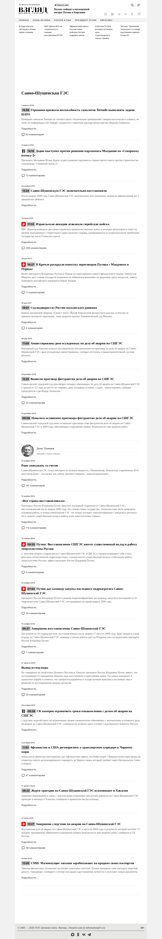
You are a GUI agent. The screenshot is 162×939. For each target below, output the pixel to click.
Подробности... (29, 128)
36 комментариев (35, 847)
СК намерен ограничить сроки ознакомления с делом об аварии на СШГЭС (76, 713)
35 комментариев (35, 694)
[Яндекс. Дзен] (112, 14)
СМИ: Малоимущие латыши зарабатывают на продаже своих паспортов (78, 863)
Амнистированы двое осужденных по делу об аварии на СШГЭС (72, 343)
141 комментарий (35, 485)
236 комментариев (36, 248)
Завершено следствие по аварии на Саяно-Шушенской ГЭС (74, 824)
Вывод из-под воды (34, 667)
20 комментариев (35, 402)
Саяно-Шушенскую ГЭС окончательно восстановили (64, 190)
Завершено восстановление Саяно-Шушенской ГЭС (64, 628)
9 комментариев (35, 572)
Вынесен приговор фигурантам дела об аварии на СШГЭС (68, 378)
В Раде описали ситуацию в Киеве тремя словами (27, 29)
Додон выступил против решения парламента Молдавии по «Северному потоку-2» (80, 153)
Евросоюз (106, 20)
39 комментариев (35, 613)
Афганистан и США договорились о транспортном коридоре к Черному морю (76, 749)
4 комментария (34, 328)
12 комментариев (35, 175)
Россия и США (62, 20)
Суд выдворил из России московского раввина (59, 307)
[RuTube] (138, 14)
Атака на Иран (41, 20)
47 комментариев (35, 775)
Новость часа (62, 5)
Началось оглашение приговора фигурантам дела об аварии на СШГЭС (78, 418)
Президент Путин (85, 20)
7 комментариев (35, 652)
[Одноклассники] (132, 14)
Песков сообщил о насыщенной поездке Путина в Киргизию (71, 11)
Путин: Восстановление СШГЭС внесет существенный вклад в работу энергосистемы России (79, 546)
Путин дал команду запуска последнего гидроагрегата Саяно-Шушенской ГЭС (72, 590)
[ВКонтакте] (125, 14)
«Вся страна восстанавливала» (43, 500)
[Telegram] (119, 14)
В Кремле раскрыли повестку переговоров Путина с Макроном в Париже (75, 266)
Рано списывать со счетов (39, 465)
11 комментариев (35, 292)
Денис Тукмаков (45, 448)
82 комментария (35, 134)
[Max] (105, 14)
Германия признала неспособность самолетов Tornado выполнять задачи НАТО (78, 112)
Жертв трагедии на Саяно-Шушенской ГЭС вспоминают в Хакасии (75, 790)
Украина (24, 20)
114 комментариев (36, 527)
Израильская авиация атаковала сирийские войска (68, 224)
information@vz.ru (95, 927)
